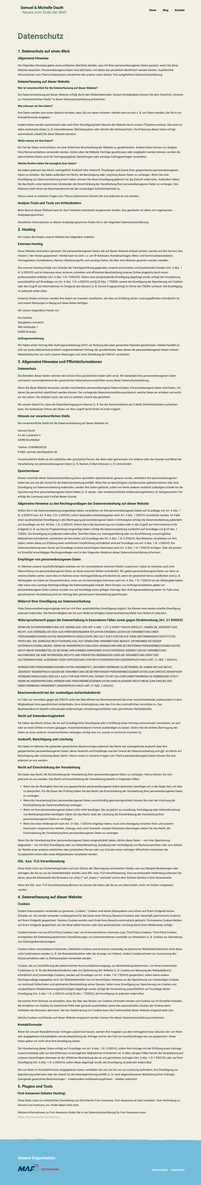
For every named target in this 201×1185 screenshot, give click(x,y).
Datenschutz (160, 1170)
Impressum (178, 1170)
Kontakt (180, 10)
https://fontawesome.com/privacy (38, 1117)
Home (152, 10)
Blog (165, 10)
